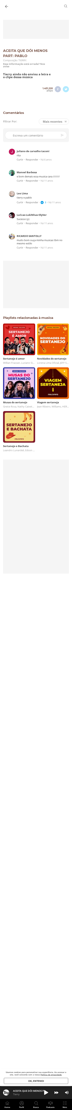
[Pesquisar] (66, 6)
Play (46, 1092)
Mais (65, 1107)
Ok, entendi (36, 1081)
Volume (67, 1092)
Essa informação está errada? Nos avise (24, 65)
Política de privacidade (51, 1074)
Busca (36, 1107)
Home (7, 1107)
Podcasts (50, 1107)
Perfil (21, 1107)
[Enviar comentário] (62, 135)
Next (56, 1092)
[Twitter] (66, 89)
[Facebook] (58, 89)
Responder (32, 159)
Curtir (20, 159)
